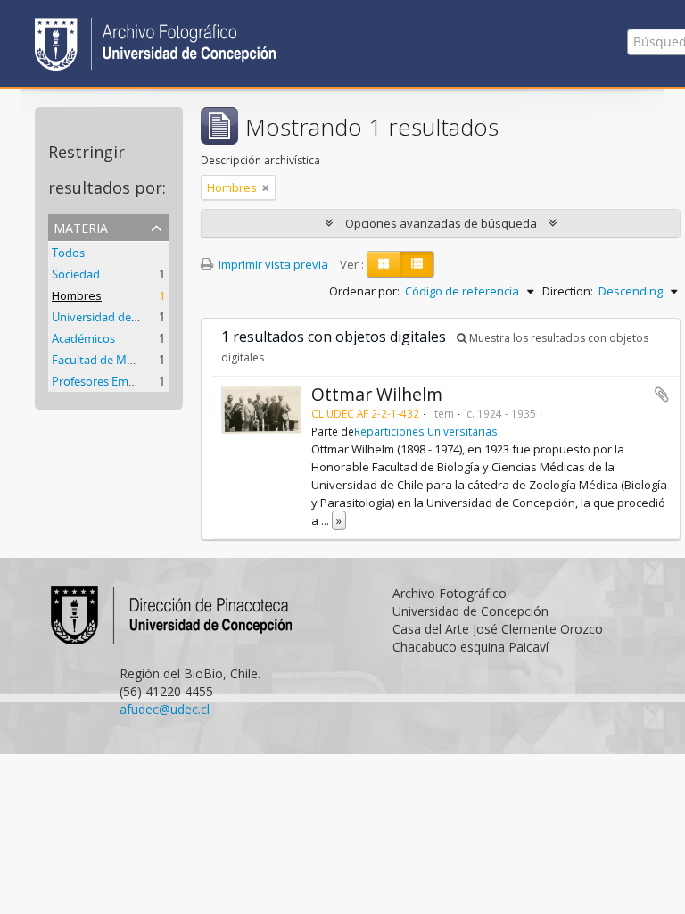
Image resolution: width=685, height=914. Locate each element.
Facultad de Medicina (108, 360)
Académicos (83, 338)
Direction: (567, 291)
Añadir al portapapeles (662, 394)
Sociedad (76, 274)
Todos (68, 253)
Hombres (77, 295)
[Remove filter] (265, 187)
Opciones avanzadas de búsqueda (441, 223)
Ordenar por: (364, 291)
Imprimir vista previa (272, 264)
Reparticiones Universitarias (426, 431)
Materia (81, 226)
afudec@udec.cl (165, 709)
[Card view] (383, 264)
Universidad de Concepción (124, 317)
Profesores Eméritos (105, 381)
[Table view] (417, 264)
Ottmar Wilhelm (376, 394)
